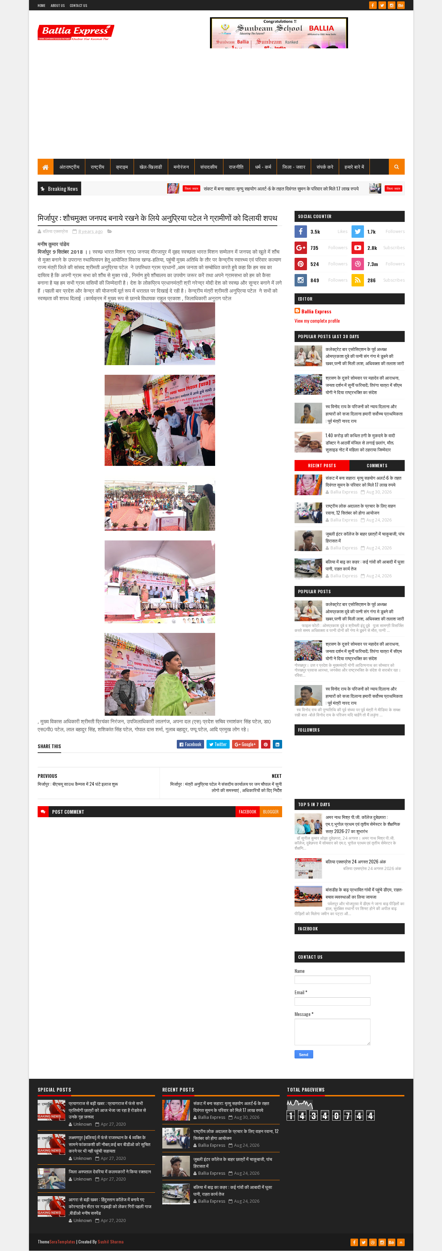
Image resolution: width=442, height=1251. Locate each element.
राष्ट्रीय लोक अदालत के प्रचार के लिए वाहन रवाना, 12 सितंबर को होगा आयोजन (360, 509)
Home (42, 5)
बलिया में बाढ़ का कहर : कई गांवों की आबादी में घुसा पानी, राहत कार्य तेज (365, 565)
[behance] (401, 5)
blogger (271, 811)
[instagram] (391, 5)
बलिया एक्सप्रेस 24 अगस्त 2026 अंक (356, 861)
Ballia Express (316, 311)
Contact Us (78, 5)
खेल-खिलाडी (151, 166)
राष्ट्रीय (98, 166)
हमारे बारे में (354, 166)
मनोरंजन (181, 166)
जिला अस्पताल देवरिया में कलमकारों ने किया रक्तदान (110, 1171)
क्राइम (122, 166)
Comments (377, 465)
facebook (247, 811)
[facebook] (373, 5)
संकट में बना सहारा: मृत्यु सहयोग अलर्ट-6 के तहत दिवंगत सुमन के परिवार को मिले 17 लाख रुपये (256, 188)
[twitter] (382, 5)
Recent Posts (322, 465)
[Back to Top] (401, 1242)
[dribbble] (373, 1242)
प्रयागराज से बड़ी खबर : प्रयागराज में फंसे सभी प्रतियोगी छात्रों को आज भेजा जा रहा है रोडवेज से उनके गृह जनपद (107, 1109)
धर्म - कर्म (263, 166)
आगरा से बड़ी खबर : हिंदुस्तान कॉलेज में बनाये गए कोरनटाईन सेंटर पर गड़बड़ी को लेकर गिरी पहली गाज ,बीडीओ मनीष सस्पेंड (110, 1206)
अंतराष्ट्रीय (69, 166)
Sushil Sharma (111, 1241)
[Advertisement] (221, 107)
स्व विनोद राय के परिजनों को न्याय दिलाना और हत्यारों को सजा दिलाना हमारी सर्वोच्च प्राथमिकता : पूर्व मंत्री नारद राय (364, 413)
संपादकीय (209, 166)
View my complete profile (317, 320)
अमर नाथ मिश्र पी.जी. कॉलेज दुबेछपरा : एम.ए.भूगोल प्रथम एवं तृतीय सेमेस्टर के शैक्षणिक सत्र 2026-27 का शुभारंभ (363, 824)
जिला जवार (167, 188)
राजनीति (236, 166)
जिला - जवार (293, 166)
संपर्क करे (325, 166)
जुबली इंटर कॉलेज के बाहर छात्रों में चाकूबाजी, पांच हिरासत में (365, 537)
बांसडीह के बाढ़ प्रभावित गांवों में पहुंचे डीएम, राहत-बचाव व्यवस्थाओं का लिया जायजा (364, 893)
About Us (58, 5)
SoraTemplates (62, 1241)
